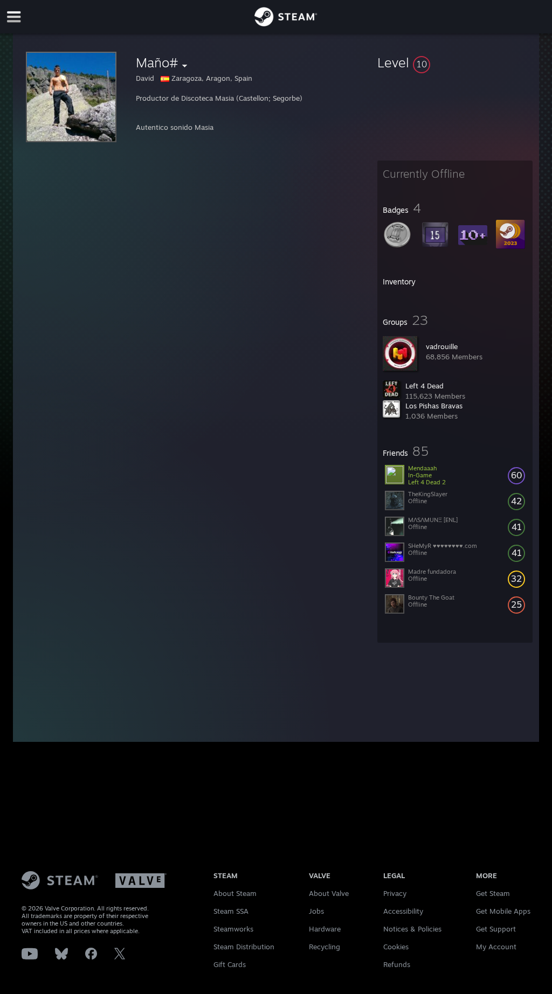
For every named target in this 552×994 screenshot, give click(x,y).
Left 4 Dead (424, 385)
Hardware (325, 929)
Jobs (316, 911)
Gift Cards (229, 964)
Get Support (496, 929)
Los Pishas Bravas (434, 405)
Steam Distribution (243, 946)
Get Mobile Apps (503, 911)
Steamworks (233, 929)
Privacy (394, 893)
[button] (455, 62)
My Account (496, 946)
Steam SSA (231, 911)
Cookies (396, 946)
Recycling (324, 946)
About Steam (235, 893)
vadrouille (442, 346)
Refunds (396, 964)
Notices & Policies (412, 929)
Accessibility (403, 911)
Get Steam (493, 893)
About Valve (329, 893)
